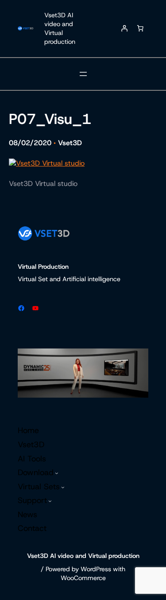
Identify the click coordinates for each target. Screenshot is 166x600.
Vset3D (70, 142)
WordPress (96, 569)
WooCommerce (83, 577)
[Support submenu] (50, 501)
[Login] (124, 28)
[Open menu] (83, 74)
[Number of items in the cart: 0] (140, 28)
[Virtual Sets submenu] (63, 487)
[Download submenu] (56, 473)
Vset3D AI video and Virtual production (59, 28)
